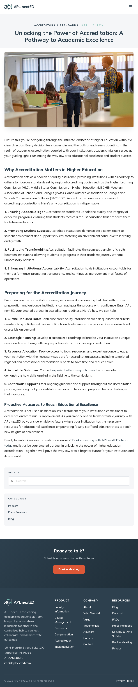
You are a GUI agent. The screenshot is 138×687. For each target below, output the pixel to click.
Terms (130, 680)
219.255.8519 (13, 658)
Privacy (116, 648)
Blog (11, 519)
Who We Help (92, 613)
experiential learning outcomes (73, 370)
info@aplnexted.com (17, 663)
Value (86, 619)
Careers (88, 638)
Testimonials (91, 625)
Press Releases (17, 512)
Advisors (88, 631)
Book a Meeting (69, 569)
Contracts (61, 628)
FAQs (115, 619)
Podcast (13, 506)
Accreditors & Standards (56, 25)
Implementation (64, 646)
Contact (88, 644)
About (87, 607)
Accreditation (63, 640)
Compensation (64, 634)
